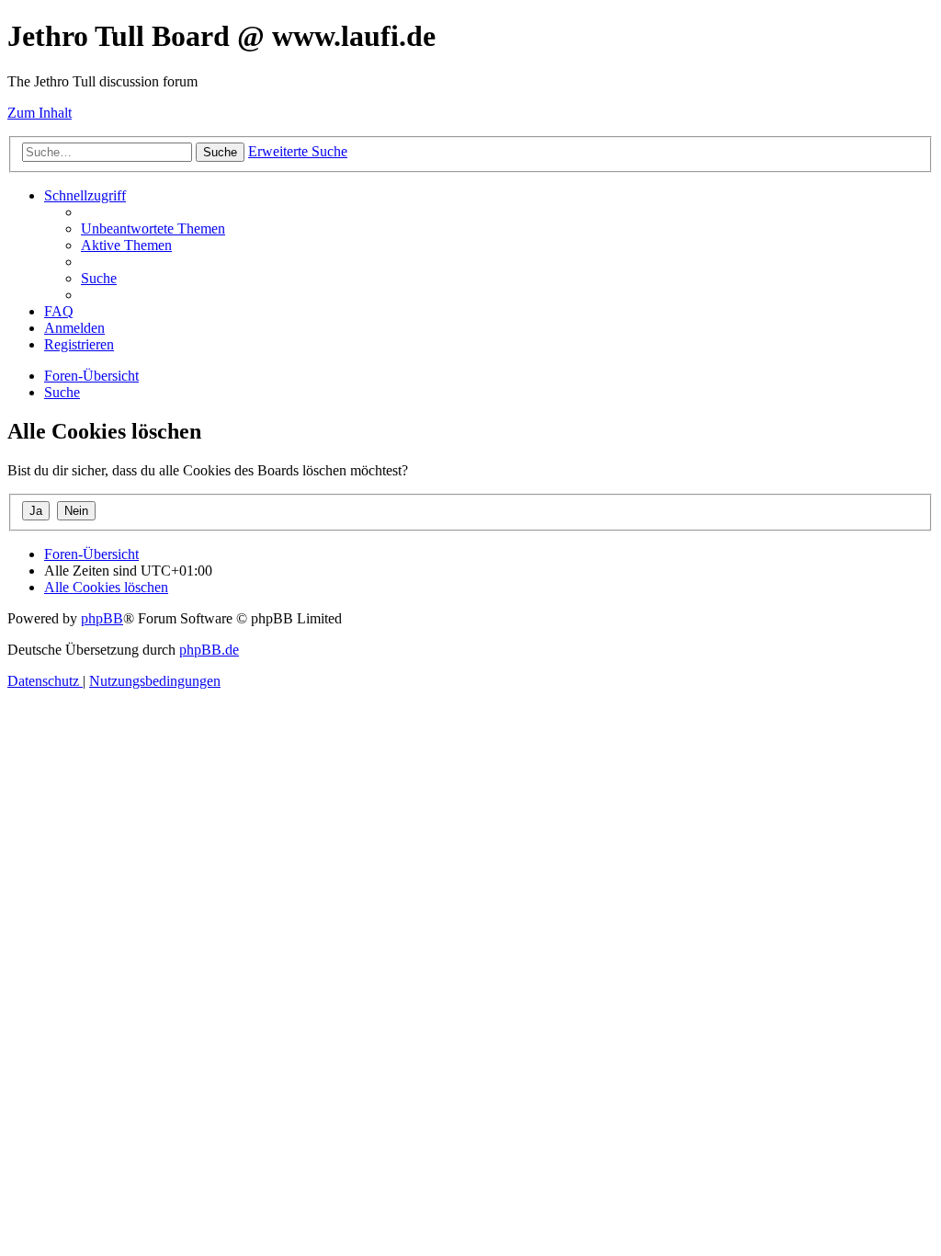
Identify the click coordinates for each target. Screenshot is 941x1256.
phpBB (102, 618)
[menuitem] (153, 228)
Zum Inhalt (39, 112)
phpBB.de (209, 649)
